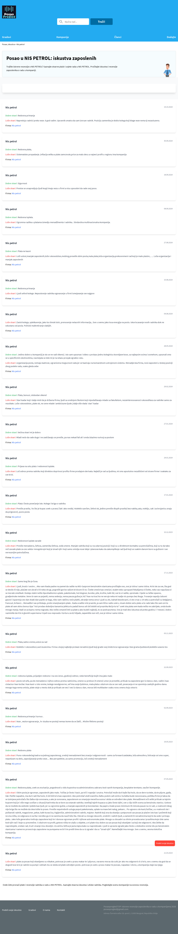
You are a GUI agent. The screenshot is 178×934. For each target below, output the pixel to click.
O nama (46, 910)
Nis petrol (21, 44)
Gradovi (6, 37)
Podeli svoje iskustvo (165, 843)
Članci (117, 37)
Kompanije (62, 37)
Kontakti (61, 910)
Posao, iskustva (8, 44)
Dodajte (171, 37)
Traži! (101, 21)
